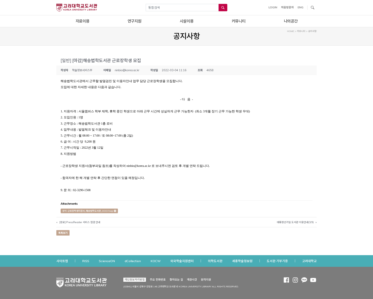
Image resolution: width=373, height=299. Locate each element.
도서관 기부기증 (277, 261)
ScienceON (107, 261)
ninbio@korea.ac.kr (127, 70)
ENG (300, 7)
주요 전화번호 (158, 279)
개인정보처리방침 (135, 279)
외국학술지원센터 (182, 261)
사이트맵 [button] (62, 261)
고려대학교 (309, 261)
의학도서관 (215, 261)
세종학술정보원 (242, 261)
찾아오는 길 (176, 279)
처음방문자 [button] (287, 7)
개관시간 (192, 279)
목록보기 (63, 232)
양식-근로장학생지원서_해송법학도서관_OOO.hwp (88, 210)
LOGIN (272, 7)
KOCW (156, 261)
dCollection (133, 261)
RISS (85, 261)
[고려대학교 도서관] (81, 281)
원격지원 (206, 279)
